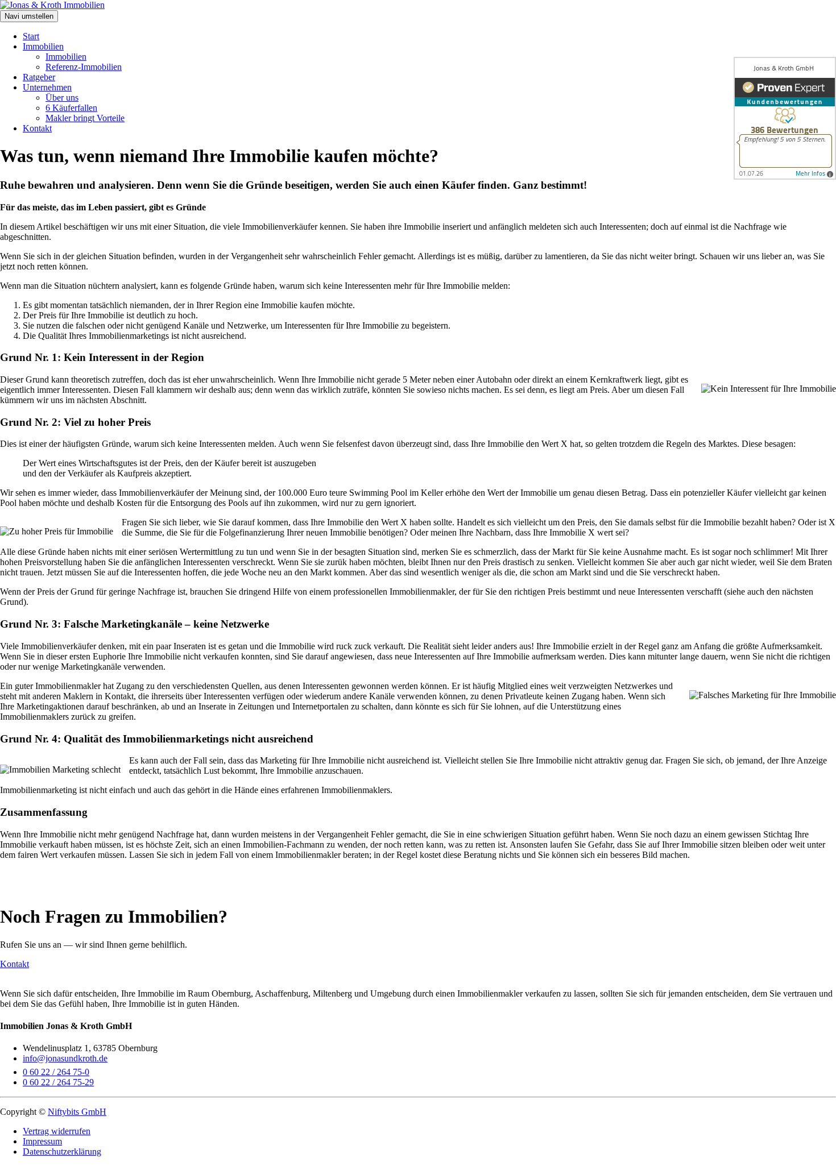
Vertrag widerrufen (56, 1131)
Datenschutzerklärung (62, 1151)
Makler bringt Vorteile (85, 118)
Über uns (61, 97)
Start (31, 36)
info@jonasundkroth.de (65, 1058)
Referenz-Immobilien (83, 67)
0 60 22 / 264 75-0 (56, 1072)
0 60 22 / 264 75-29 (58, 1082)
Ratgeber (39, 77)
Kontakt (37, 128)
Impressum (42, 1141)
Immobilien (43, 46)
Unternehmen (47, 87)
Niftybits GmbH (77, 1112)
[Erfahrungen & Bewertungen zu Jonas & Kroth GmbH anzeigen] (785, 118)
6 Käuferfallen (71, 108)
